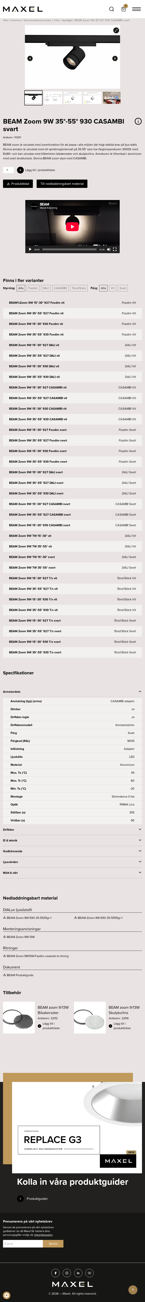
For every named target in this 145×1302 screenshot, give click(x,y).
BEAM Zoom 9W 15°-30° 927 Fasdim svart (37, 430)
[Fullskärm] (115, 249)
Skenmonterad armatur (38, 20)
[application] (72, 226)
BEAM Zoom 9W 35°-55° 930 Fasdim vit (36, 334)
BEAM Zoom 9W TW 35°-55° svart (32, 567)
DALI (46, 288)
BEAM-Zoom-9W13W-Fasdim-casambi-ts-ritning (38, 956)
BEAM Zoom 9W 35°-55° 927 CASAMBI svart (40, 514)
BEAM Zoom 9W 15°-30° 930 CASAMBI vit (37, 408)
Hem (6, 20)
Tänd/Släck (79, 288)
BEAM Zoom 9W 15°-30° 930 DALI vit (34, 366)
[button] (54, 1025)
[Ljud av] (109, 249)
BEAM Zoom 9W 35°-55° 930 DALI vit (34, 377)
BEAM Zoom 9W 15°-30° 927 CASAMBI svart (39, 504)
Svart (123, 288)
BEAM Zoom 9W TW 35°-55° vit (30, 546)
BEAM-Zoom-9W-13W (21, 937)
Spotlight (67, 20)
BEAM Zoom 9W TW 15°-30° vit (30, 536)
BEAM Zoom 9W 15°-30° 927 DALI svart (36, 472)
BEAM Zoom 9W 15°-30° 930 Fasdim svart (37, 451)
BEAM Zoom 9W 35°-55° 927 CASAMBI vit (38, 398)
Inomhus (16, 20)
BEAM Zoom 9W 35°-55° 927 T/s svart (35, 631)
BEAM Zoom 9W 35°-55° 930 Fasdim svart (38, 461)
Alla (20, 288)
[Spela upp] (30, 249)
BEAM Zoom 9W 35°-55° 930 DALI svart (36, 493)
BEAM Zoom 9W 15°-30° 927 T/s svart (35, 620)
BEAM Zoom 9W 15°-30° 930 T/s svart (35, 642)
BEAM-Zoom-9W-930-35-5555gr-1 (100, 918)
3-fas (57, 20)
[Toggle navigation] (136, 9)
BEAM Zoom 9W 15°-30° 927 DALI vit (34, 345)
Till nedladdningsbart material (62, 183)
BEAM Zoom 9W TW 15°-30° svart (32, 557)
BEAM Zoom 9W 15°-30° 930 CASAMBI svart (39, 525)
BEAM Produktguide (20, 975)
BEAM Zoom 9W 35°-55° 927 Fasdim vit (36, 313)
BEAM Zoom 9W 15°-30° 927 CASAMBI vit (37, 387)
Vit (113, 288)
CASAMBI (60, 288)
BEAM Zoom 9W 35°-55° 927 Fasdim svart (38, 440)
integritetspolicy (43, 1235)
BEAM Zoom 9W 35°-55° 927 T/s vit (33, 589)
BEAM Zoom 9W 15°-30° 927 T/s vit (33, 578)
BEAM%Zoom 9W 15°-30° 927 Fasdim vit (36, 302)
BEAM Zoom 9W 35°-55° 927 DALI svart (36, 483)
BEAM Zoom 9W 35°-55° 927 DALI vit (34, 355)
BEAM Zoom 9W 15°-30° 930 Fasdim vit (36, 324)
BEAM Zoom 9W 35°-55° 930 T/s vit (33, 610)
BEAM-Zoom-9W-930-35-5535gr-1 (29, 918)
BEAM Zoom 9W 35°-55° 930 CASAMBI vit (38, 419)
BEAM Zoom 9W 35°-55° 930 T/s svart (35, 652)
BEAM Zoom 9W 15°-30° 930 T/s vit (33, 599)
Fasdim (33, 288)
